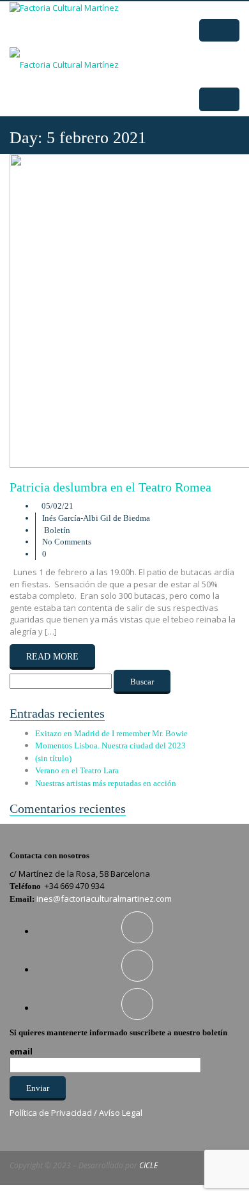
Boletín (57, 530)
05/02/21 (57, 506)
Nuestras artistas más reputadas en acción (105, 783)
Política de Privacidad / (54, 1112)
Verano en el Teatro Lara (77, 770)
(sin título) (53, 758)
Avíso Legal (120, 1112)
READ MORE (52, 656)
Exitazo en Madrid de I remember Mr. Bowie (111, 733)
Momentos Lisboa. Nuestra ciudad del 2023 (110, 745)
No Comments (66, 541)
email (21, 1051)
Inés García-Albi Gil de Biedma (96, 518)
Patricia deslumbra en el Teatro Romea (110, 487)
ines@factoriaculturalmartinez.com (104, 898)
